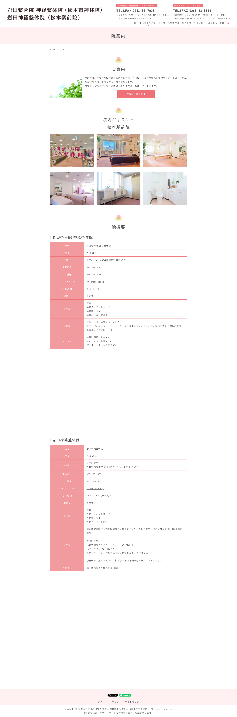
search (228, 23)
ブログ (202, 22)
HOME (136, 22)
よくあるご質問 (216, 22)
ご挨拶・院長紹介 (135, 94)
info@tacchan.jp (95, 281)
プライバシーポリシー (110, 701)
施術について (189, 22)
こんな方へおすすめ (169, 22)
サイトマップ (132, 701)
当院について (149, 22)
